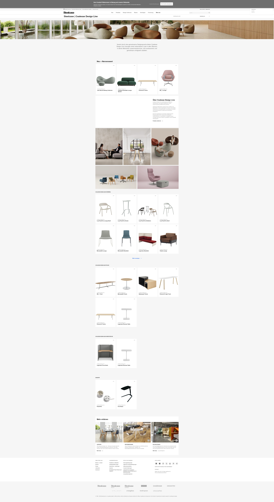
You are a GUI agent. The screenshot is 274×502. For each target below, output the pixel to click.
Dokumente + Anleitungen (114, 466)
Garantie (111, 468)
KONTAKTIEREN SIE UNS (76, 9)
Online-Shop (95, 9)
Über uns (158, 12)
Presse (96, 466)
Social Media (158, 460)
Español (253, 12)
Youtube (170, 463)
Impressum (97, 469)
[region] (137, 4)
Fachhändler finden (86, 9)
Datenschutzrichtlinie (127, 466)
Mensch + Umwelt (98, 462)
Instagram (156, 463)
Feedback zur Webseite (114, 462)
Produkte (118, 12)
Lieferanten (97, 468)
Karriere (97, 464)
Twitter (166, 463)
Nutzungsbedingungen (127, 462)
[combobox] (199, 13)
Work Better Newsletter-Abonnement (163, 466)
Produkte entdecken (157, 120)
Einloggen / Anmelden (205, 9)
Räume (135, 12)
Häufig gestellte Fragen (113, 464)
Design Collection (127, 12)
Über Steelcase (98, 460)
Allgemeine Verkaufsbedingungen (130, 464)
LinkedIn (159, 463)
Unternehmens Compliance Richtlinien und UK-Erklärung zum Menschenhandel (130, 471)
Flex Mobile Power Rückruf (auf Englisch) (115, 470)
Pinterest (173, 463)
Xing (176, 463)
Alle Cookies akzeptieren (166, 4)
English (253, 10)
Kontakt (157, 469)
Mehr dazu (99, 450)
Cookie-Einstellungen (127, 468)
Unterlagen (142, 12)
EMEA (68, 9)
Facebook (163, 463)
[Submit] (209, 13)
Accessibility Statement (127, 474)
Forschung (150, 12)
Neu (112, 12)
